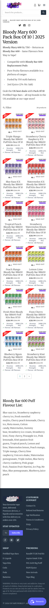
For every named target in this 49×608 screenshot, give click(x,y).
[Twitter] (18, 540)
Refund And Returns (35, 510)
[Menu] (44, 5)
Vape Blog (30, 577)
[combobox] (24, 12)
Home (5, 20)
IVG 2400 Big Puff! (34, 563)
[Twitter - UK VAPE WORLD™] (20, 25)
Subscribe (16, 533)
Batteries (6, 577)
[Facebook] (5, 540)
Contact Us (30, 506)
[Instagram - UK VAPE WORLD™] (29, 25)
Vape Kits (7, 563)
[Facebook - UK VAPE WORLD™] (24, 25)
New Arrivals (32, 572)
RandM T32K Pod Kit (35, 554)
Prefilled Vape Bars (11, 554)
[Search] (43, 12)
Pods (5, 572)
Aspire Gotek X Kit (34, 558)
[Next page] (29, 376)
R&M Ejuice (31, 568)
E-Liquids (7, 558)
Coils (5, 568)
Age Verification (33, 515)
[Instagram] (11, 540)
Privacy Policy (32, 529)
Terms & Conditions (35, 520)
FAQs (28, 524)
